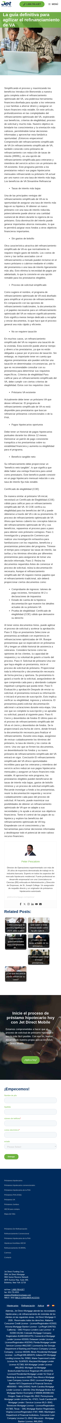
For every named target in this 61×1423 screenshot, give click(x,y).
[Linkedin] (32, 904)
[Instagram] (28, 904)
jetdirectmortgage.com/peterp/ (20, 897)
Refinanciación (28, 1305)
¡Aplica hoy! (30, 1060)
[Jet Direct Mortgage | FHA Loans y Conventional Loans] (6, 4)
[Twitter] (24, 904)
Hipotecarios (12, 1305)
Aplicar (41, 1305)
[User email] (40, 904)
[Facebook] (20, 904)
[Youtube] (36, 904)
